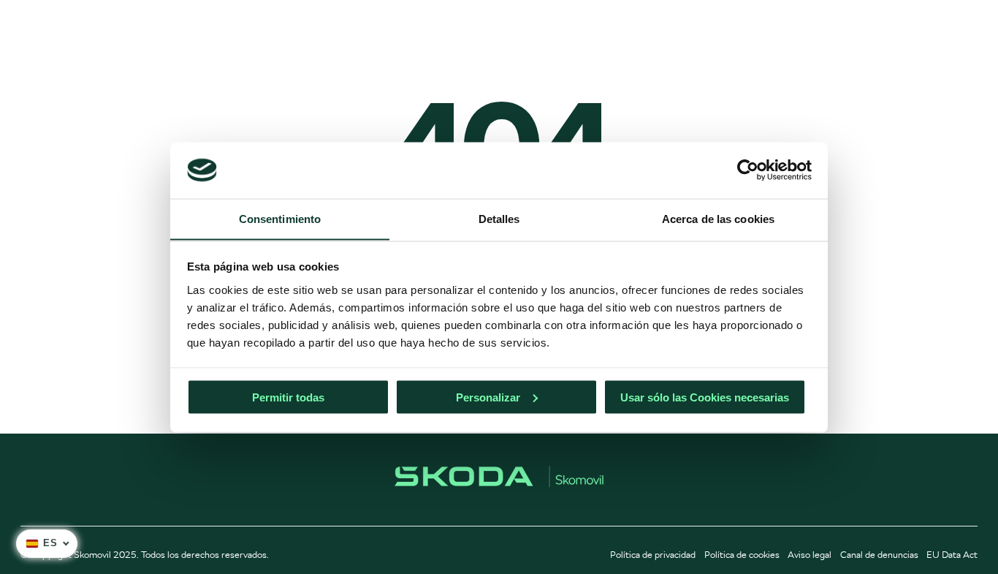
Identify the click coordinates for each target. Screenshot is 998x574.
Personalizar (488, 396)
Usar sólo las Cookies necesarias (704, 396)
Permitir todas (288, 396)
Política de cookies (742, 554)
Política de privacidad (653, 554)
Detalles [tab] (499, 218)
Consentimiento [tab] (280, 218)
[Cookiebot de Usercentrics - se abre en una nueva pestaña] (748, 170)
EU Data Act (952, 554)
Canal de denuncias (879, 554)
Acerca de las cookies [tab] (718, 218)
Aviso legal (809, 554)
